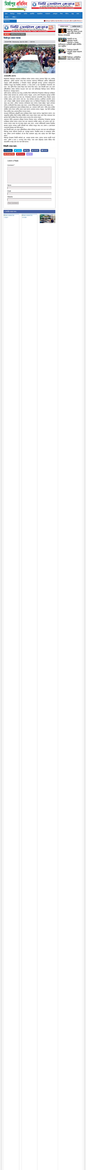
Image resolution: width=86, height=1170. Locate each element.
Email (9, 191)
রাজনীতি (32, 14)
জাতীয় (25, 14)
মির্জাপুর (12, 14)
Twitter (18, 150)
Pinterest (21, 154)
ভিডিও (67, 14)
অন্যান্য (7, 17)
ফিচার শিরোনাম (16, 34)
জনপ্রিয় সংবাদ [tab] (76, 26)
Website (10, 197)
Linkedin (35, 150)
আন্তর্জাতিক (39, 14)
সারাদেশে (47, 14)
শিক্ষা (61, 14)
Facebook (8, 150)
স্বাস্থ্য (72, 14)
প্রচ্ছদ (6, 14)
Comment (11, 165)
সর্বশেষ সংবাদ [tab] (64, 26)
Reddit (45, 150)
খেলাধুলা (55, 14)
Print (30, 154)
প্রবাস (78, 14)
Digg (27, 150)
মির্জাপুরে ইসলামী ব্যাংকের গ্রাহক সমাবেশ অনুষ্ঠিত (46, 219)
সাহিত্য (14, 17)
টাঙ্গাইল (19, 14)
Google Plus (10, 154)
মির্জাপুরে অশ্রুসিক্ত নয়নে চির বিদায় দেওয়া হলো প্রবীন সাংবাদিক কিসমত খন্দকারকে (56, 21)
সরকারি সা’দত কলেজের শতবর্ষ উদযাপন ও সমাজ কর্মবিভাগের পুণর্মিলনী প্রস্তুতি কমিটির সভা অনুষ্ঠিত (69, 42)
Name (9, 185)
